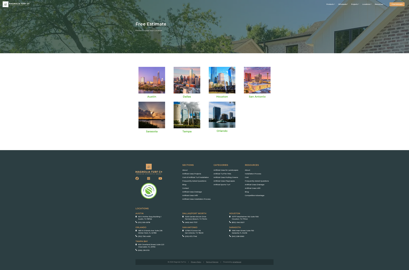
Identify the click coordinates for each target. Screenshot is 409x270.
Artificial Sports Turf (222, 185)
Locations (366, 4)
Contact (185, 188)
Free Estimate (397, 4)
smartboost (237, 262)
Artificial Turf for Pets (222, 174)
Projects (354, 4)
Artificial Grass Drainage (192, 192)
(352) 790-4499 (144, 236)
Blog (184, 185)
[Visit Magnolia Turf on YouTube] (160, 178)
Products (330, 4)
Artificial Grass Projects (191, 174)
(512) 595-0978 (144, 222)
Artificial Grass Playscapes (224, 181)
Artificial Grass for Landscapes (226, 170)
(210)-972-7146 (191, 236)
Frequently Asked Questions (194, 181)
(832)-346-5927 (238, 222)
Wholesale (342, 4)
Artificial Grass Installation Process (196, 199)
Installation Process (253, 174)
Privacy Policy (196, 262)
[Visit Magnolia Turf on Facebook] (137, 178)
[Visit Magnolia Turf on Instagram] (148, 178)
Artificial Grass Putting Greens (226, 177)
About (185, 170)
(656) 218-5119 (143, 250)
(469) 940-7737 (191, 222)
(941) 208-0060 (238, 236)
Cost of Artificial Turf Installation (195, 177)
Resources (379, 4)
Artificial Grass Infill (190, 195)
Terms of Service (212, 262)
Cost (247, 177)
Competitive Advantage (254, 195)
